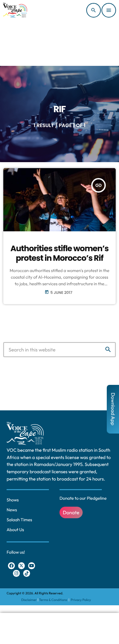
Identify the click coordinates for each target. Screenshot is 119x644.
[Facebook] (11, 565)
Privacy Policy (81, 600)
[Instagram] (16, 573)
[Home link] (15, 10)
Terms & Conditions (53, 600)
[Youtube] (31, 565)
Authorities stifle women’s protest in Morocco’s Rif (60, 253)
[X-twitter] (21, 565)
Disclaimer (29, 600)
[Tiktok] (26, 573)
